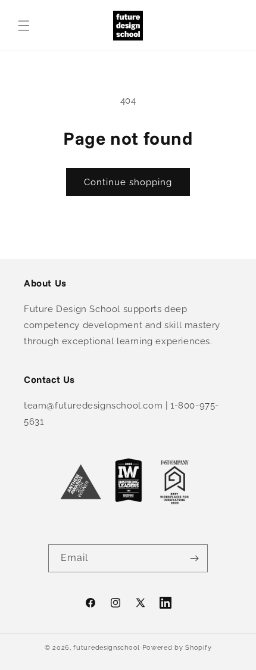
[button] (24, 26)
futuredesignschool (106, 648)
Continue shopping (128, 182)
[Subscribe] (194, 558)
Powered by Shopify (177, 648)
